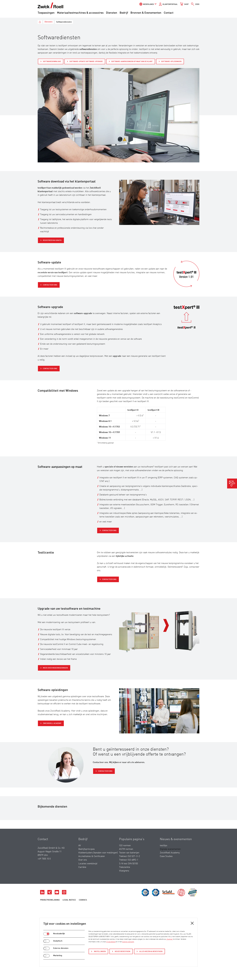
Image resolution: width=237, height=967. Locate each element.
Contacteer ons (50, 285)
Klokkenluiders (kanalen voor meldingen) (98, 853)
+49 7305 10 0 (44, 859)
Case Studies (166, 856)
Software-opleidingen (171, 61)
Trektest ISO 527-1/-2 (129, 856)
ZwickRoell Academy (52, 723)
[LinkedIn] (42, 894)
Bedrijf (124, 13)
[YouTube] (57, 894)
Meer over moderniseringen (55, 668)
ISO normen (125, 845)
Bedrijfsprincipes (86, 849)
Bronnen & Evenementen (145, 13)
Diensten (111, 13)
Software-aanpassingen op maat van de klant (132, 61)
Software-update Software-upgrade (86, 61)
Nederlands (148, 4)
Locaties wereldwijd (87, 864)
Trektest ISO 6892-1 (128, 860)
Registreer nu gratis (52, 240)
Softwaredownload (52, 61)
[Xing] (49, 894)
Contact (168, 13)
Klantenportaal (170, 4)
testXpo (163, 845)
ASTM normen (126, 849)
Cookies (83, 900)
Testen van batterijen (129, 853)
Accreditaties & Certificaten (91, 856)
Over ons (82, 860)
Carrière (82, 867)
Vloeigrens (124, 871)
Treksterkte (124, 867)
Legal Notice (69, 900)
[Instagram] (64, 894)
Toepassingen (46, 13)
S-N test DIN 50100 (128, 864)
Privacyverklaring (50, 900)
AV (79, 845)
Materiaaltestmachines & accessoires (80, 13)
